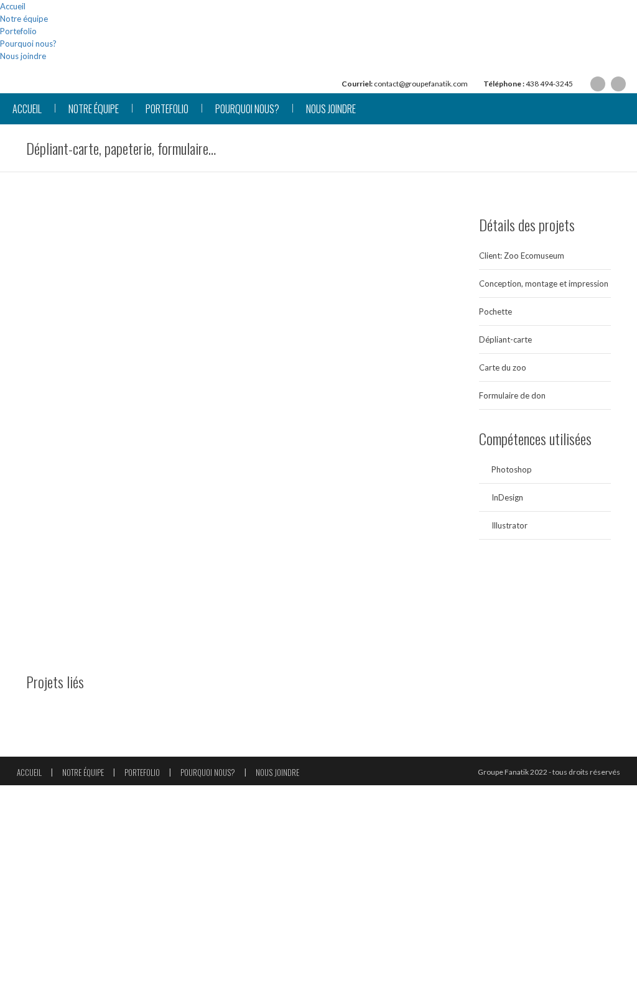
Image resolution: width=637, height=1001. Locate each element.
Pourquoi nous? (28, 43)
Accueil (13, 6)
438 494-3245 (549, 83)
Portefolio (18, 31)
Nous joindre (23, 56)
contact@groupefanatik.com (421, 83)
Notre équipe (24, 19)
